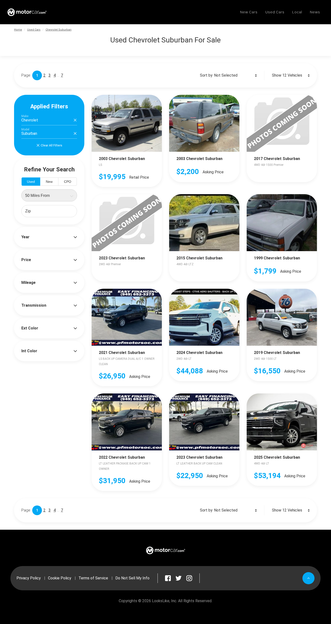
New (49, 182)
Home (18, 29)
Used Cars (33, 29)
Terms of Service (93, 578)
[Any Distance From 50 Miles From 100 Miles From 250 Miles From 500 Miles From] (49, 195)
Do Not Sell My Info (132, 578)
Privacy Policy (28, 578)
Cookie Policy (59, 578)
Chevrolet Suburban (58, 29)
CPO (67, 182)
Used (31, 182)
